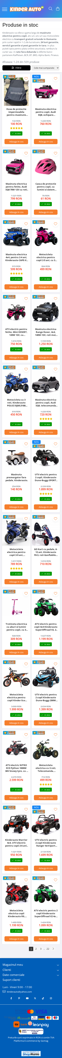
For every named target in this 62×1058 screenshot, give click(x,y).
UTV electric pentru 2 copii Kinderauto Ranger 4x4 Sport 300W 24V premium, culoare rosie (46, 842)
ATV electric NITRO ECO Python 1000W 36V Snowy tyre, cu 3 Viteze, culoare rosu (16, 768)
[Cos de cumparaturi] (57, 9)
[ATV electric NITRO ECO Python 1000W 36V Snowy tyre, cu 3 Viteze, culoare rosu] (16, 748)
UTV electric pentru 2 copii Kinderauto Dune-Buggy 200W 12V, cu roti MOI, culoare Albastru (46, 697)
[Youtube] (27, 998)
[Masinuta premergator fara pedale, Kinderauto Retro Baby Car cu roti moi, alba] (16, 457)
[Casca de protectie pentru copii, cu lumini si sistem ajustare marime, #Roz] (46, 166)
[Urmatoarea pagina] (53, 949)
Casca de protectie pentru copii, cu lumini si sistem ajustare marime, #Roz (45, 186)
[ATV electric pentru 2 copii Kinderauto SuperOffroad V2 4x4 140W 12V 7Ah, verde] (46, 893)
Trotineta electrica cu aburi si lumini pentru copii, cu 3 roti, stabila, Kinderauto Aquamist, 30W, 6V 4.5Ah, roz (16, 627)
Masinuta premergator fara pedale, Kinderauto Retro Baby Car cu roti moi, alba (16, 477)
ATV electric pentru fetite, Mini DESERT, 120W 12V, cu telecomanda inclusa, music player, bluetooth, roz (16, 332)
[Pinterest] (19, 998)
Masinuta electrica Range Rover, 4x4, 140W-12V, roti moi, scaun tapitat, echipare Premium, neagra (46, 332)
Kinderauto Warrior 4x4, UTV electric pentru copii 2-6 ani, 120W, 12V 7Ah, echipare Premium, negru (16, 842)
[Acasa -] (26, 9)
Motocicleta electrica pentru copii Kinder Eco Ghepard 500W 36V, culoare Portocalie (16, 697)
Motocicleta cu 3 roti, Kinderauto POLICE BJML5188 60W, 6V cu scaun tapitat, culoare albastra (16, 402)
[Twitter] (35, 998)
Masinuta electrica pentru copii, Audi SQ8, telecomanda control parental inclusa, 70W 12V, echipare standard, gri (45, 402)
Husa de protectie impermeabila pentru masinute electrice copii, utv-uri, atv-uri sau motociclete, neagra (16, 112)
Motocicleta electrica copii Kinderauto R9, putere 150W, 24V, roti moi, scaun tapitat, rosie (16, 913)
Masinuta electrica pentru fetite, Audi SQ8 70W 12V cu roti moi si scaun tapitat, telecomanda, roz (16, 186)
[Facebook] (11, 998)
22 (47, 948)
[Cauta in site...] (50, 9)
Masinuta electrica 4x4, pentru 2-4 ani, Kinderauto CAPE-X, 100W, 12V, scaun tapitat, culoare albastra (16, 257)
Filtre (17, 67)
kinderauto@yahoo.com (19, 991)
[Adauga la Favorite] (26, 78)
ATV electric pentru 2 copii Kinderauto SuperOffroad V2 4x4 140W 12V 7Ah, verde (46, 913)
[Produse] (4, 9)
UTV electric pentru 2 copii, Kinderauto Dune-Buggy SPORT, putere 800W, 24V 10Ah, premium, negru (46, 477)
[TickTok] (43, 998)
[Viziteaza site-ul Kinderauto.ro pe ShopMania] (31, 1053)
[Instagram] (51, 998)
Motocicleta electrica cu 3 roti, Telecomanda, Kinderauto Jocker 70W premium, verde (45, 768)
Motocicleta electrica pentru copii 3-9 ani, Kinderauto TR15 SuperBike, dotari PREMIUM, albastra (16, 552)
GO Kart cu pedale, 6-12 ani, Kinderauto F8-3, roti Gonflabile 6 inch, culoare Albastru (46, 552)
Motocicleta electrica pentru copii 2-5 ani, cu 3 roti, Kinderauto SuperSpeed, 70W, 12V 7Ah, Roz (46, 257)
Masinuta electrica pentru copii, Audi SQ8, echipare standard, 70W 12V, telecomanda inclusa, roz (45, 112)
